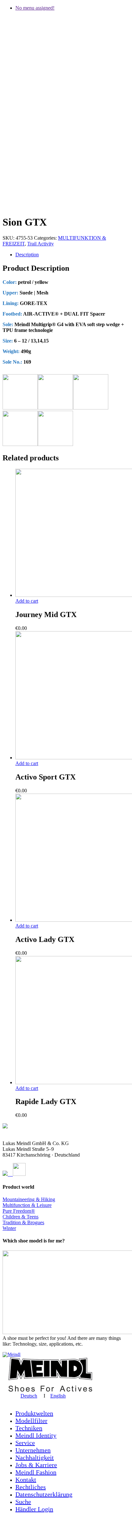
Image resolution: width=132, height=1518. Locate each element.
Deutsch (29, 1395)
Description (27, 254)
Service (25, 1442)
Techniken (28, 1427)
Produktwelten (34, 1413)
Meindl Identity (35, 1435)
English (58, 1395)
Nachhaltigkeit (34, 1457)
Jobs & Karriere (36, 1464)
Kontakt (25, 1479)
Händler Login (34, 1509)
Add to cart (26, 601)
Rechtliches (30, 1486)
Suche (23, 1501)
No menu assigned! (34, 8)
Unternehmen (33, 1450)
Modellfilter (31, 1420)
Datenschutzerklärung (43, 1494)
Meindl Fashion (35, 1472)
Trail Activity (40, 243)
